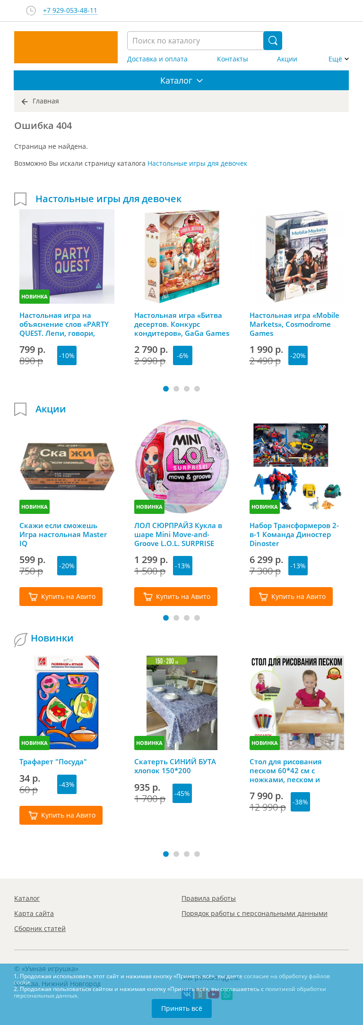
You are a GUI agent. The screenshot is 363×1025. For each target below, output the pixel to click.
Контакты (232, 59)
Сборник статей (40, 928)
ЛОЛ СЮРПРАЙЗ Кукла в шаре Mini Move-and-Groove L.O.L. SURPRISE (178, 534)
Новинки (52, 638)
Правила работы (209, 898)
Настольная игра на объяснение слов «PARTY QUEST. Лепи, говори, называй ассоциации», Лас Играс (64, 324)
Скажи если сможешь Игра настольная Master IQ (63, 534)
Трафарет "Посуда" (53, 761)
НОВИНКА (34, 296)
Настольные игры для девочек (197, 163)
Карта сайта (34, 913)
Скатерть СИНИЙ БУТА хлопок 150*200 (175, 766)
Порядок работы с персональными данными (255, 913)
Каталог (27, 898)
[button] (166, 389)
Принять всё (181, 1008)
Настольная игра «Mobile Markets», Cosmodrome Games (294, 324)
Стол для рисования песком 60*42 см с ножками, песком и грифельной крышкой (289, 770)
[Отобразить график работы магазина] (31, 11)
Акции (287, 59)
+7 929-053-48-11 (70, 11)
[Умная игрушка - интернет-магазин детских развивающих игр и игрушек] (66, 47)
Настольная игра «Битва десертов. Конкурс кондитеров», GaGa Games (181, 324)
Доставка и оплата (157, 59)
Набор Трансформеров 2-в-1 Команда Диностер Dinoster (294, 534)
